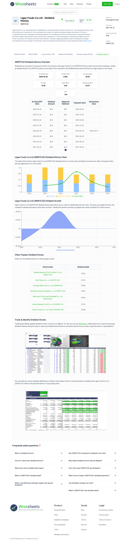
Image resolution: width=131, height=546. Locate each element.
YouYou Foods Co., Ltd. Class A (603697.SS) (47, 310)
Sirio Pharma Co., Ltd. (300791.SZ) (48, 280)
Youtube (84, 515)
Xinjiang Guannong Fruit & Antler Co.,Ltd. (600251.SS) (48, 273)
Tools (56, 530)
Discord (83, 525)
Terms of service (105, 520)
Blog (82, 510)
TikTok (83, 520)
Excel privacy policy (106, 510)
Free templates (59, 525)
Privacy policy (104, 515)
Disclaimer (102, 525)
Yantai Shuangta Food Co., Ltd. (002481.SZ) (47, 304)
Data (56, 515)
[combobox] (65, 12)
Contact (84, 530)
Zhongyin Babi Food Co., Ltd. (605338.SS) (48, 286)
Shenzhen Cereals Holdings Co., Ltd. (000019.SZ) (47, 291)
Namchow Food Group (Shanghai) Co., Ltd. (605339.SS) (48, 297)
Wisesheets (83, 324)
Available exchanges (61, 520)
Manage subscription (61, 534)
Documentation (59, 510)
